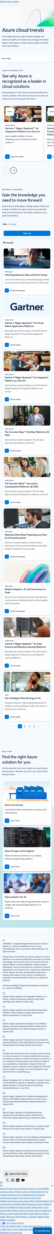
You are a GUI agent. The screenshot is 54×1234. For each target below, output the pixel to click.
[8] (4, 1093)
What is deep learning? (32, 1213)
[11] (4, 1133)
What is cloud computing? (23, 1210)
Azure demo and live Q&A (30, 1197)
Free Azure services (34, 1188)
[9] (4, 1109)
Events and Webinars (9, 1207)
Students (47, 1204)
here (28, 1071)
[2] (4, 993)
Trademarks (23, 1229)
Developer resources (35, 1204)
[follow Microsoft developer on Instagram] (12, 1180)
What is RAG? (43, 1216)
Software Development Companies (15, 1201)
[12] (4, 1147)
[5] (4, 1036)
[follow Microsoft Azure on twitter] (7, 1180)
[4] (4, 1020)
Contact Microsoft (29, 1226)
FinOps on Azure (22, 1191)
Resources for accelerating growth (22, 1194)
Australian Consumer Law (11, 1232)
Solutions (4, 1194)
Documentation (14, 1204)
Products (10, 1188)
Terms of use (12, 1229)
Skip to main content (9, 1)
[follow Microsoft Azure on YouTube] (23, 1180)
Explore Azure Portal (18, 1173)
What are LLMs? (13, 1216)
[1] (4, 940)
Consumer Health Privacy (10, 1226)
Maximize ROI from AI (39, 1191)
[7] (4, 1076)
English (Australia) (7, 1219)
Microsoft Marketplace (39, 1201)
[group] (23, 132)
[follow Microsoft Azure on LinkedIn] (17, 1180)
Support (14, 1197)
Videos (8, 1210)
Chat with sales (43, 1230)
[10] (4, 1122)
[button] (27, 58)
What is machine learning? (11, 1213)
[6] (4, 1050)
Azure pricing (19, 1188)
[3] (4, 1006)
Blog (24, 1204)
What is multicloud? (42, 1210)
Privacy (40, 1226)
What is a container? (28, 1216)
